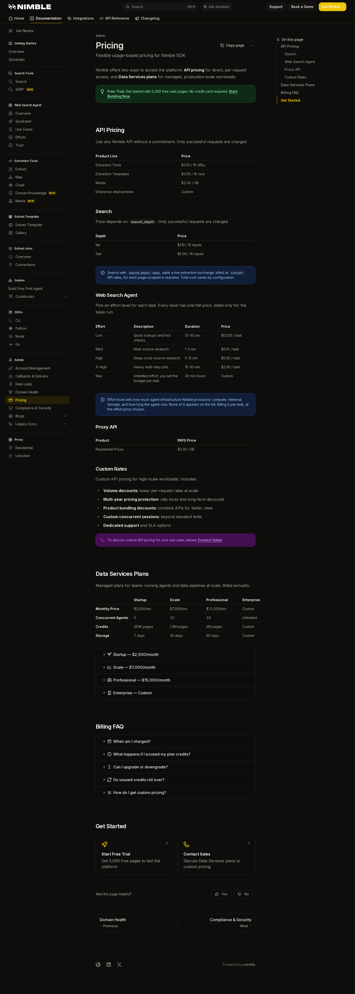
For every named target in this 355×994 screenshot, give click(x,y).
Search (290, 54)
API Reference (117, 18)
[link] (135, 855)
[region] (175, 619)
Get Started (290, 100)
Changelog (150, 18)
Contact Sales (210, 540)
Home (19, 18)
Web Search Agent (300, 62)
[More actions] (251, 45)
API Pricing (290, 46)
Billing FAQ (289, 92)
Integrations (83, 18)
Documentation (49, 18)
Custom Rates (295, 77)
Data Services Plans (298, 85)
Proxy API (292, 69)
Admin (100, 36)
